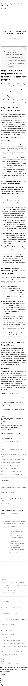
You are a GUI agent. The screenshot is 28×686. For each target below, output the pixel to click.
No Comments (14, 492)
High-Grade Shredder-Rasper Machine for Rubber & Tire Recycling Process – (13, 51)
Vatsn (7, 38)
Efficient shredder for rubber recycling (13, 402)
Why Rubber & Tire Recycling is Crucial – (15, 54)
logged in (10, 433)
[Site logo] (1, 17)
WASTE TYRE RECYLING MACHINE (14, 27)
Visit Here (16, 393)
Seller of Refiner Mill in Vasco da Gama (12, 510)
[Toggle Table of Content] (23, 48)
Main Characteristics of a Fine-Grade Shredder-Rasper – (15, 58)
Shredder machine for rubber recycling (13, 409)
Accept (4, 674)
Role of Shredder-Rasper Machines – (16, 56)
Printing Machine (5, 452)
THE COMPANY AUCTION (8, 468)
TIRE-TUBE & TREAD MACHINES (11, 471)
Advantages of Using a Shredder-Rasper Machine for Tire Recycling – (16, 61)
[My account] (1, 19)
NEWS (3, 446)
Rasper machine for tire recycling (12, 405)
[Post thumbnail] (14, 485)
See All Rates (4, 9)
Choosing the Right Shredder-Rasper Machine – (16, 64)
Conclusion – (12, 66)
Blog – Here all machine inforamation (11, 659)
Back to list (4, 422)
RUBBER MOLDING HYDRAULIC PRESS (13, 459)
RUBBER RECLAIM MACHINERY (10, 465)
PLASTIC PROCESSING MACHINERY (12, 449)
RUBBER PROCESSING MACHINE (11, 462)
